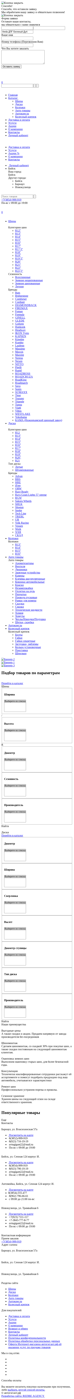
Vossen (19, 525)
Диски (19, 104)
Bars (17, 292)
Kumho (19, 342)
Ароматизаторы (24, 563)
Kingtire (19, 339)
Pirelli (18, 367)
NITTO (19, 364)
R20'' (18, 261)
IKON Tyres (22, 333)
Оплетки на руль (25, 591)
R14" (18, 547)
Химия (19, 612)
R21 (17, 460)
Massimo (20, 348)
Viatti (18, 407)
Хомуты (20, 616)
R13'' (18, 233)
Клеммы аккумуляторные (30, 578)
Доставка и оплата (19, 119)
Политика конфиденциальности (27, 1337)
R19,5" (19, 258)
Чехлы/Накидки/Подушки (30, 619)
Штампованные (24, 469)
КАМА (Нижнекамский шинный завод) (38, 420)
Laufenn (19, 345)
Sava (17, 386)
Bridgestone (21, 295)
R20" (18, 457)
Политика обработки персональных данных (34, 1341)
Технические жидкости (28, 609)
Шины (19, 101)
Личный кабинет (18, 135)
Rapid (18, 370)
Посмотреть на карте (20, 1135)
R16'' (18, 242)
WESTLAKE (22, 413)
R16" (18, 553)
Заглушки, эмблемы (26, 644)
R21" (18, 264)
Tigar (18, 395)
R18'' (18, 252)
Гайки (18, 637)
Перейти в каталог (12, 683)
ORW (18, 488)
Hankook (20, 326)
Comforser (21, 298)
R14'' (18, 236)
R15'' (18, 239)
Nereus (19, 358)
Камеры (19, 575)
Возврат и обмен (18, 1328)
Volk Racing (22, 522)
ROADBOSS (22, 373)
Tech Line (20, 513)
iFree (18, 485)
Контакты (14, 132)
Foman (19, 311)
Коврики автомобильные (30, 581)
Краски (19, 585)
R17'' (18, 246)
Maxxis (19, 351)
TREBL (19, 516)
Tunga (18, 404)
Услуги (12, 122)
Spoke (18, 510)
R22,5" (19, 270)
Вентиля (20, 566)
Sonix (18, 389)
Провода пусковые (26, 597)
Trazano (19, 398)
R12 (17, 432)
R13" (18, 544)
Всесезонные (22, 277)
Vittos (18, 410)
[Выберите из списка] (15, 701)
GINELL (20, 317)
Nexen (18, 361)
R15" (18, 550)
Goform (19, 323)
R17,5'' (19, 249)
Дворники (21, 569)
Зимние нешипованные (29, 280)
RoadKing (21, 379)
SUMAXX (21, 392)
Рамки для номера (25, 600)
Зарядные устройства (27, 572)
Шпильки (21, 653)
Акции (12, 126)
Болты (19, 634)
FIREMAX (21, 308)
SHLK (19, 504)
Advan (19, 476)
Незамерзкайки (24, 588)
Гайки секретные (25, 640)
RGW (18, 497)
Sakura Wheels (23, 501)
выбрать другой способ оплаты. (26, 1389)
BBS (17, 479)
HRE (18, 482)
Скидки (19, 603)
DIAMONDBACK (26, 305)
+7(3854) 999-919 (11, 199)
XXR (18, 532)
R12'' (18, 230)
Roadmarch (21, 382)
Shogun (19, 507)
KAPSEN (20, 336)
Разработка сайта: (23, 1396)
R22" (18, 267)
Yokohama (21, 417)
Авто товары (22, 110)
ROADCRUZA (24, 376)
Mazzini (19, 354)
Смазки (19, 606)
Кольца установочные (28, 647)
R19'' (18, 255)
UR (17, 519)
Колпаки (20, 107)
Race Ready (21, 491)
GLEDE (19, 320)
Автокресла (22, 113)
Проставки (21, 650)
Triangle (19, 401)
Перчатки (21, 594)
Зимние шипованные (27, 283)
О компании (15, 129)
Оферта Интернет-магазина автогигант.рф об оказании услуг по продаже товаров (34, 1346)
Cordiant (20, 302)
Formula (19, 314)
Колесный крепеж (25, 116)
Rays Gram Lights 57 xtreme (31, 494)
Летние (19, 286)
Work (18, 529)
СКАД (19, 535)
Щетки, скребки (24, 622)
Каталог (13, 98)
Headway (20, 330)
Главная (13, 94)
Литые (19, 466)
